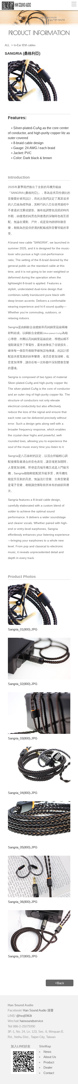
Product (48, 1062)
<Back (59, 983)
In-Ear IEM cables (25, 45)
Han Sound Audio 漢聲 (38, 1010)
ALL (7, 45)
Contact (48, 1073)
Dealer (47, 1067)
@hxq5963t (24, 1015)
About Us (49, 1057)
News (47, 1051)
